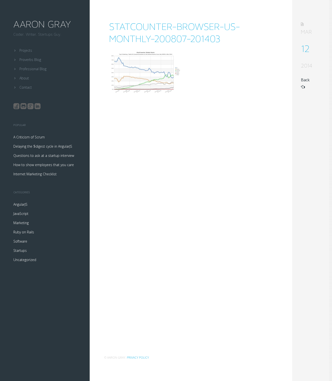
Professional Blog (32, 69)
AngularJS (20, 204)
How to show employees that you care (43, 164)
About (24, 78)
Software (20, 241)
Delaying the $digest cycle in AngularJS (42, 146)
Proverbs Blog (30, 59)
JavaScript (20, 213)
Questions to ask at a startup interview (43, 155)
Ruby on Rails (23, 232)
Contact (25, 87)
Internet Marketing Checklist (35, 174)
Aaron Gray (42, 24)
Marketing (21, 222)
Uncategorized (24, 259)
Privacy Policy (138, 358)
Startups (20, 250)
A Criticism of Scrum (29, 137)
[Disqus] (189, 163)
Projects (25, 50)
